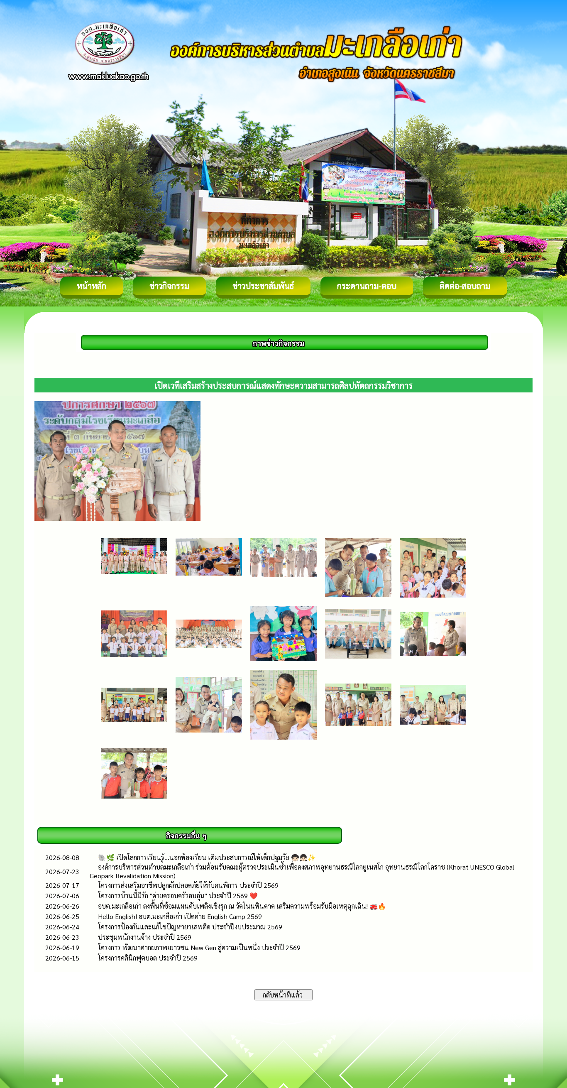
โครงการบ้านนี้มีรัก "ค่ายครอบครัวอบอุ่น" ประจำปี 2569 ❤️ (178, 895)
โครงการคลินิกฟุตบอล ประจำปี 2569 (148, 957)
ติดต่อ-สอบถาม (465, 285)
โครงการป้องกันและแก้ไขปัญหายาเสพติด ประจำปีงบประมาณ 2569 (190, 926)
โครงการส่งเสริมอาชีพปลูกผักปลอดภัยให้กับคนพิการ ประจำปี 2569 (188, 885)
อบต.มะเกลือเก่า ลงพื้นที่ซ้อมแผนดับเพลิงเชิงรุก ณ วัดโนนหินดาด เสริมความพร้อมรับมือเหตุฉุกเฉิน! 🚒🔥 (242, 906)
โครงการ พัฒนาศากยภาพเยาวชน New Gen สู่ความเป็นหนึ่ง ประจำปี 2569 (199, 947)
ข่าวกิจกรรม (169, 285)
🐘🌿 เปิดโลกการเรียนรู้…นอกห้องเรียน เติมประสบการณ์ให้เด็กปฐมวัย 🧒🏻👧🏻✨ (207, 857)
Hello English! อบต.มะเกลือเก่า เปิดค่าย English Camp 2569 (180, 916)
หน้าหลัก (91, 285)
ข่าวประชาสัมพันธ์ (263, 285)
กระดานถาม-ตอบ (366, 285)
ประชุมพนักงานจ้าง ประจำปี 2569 (144, 937)
